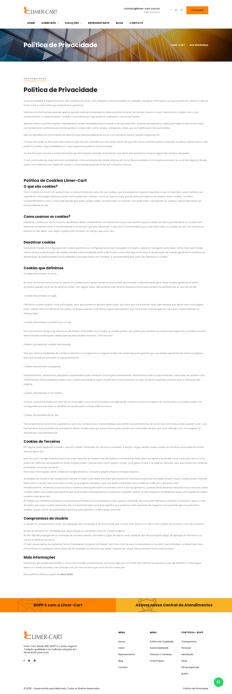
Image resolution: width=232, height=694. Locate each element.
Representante (126, 654)
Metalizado (187, 654)
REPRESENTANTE (99, 23)
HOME (31, 23)
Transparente (188, 641)
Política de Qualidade (161, 641)
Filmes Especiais (190, 667)
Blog (120, 661)
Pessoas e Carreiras (160, 654)
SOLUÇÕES (72, 23)
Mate (184, 661)
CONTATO (136, 23)
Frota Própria (157, 661)
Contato (123, 667)
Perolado (186, 648)
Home (121, 641)
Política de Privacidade (195, 688)
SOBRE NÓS (48, 23)
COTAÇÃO (197, 10)
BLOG (119, 23)
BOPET (184, 674)
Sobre (121, 648)
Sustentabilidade (159, 648)
